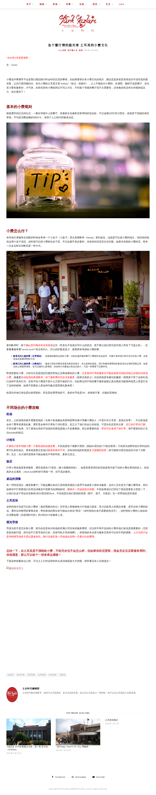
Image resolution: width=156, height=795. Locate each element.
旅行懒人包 (73, 50)
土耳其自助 (52, 675)
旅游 (42, 4)
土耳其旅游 (42, 675)
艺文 (108, 4)
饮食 (55, 4)
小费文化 (62, 675)
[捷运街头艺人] (78, 614)
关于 (28, 4)
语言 (95, 4)
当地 (81, 4)
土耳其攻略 (31, 675)
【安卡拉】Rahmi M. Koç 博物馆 (72, 746)
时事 (68, 4)
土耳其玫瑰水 (111, 720)
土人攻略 (62, 50)
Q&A (121, 4)
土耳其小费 (20, 675)
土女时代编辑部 (30, 688)
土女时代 (11, 675)
